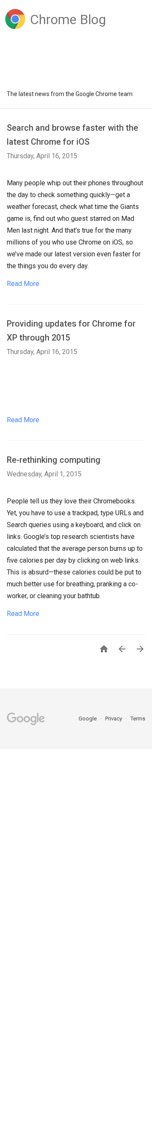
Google (88, 718)
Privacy (114, 718)
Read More (23, 284)
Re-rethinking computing (53, 460)
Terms (137, 718)
